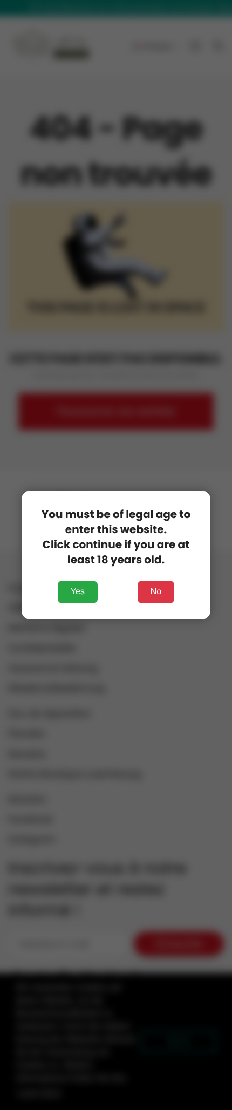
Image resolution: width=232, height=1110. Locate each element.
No (156, 591)
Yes (78, 591)
